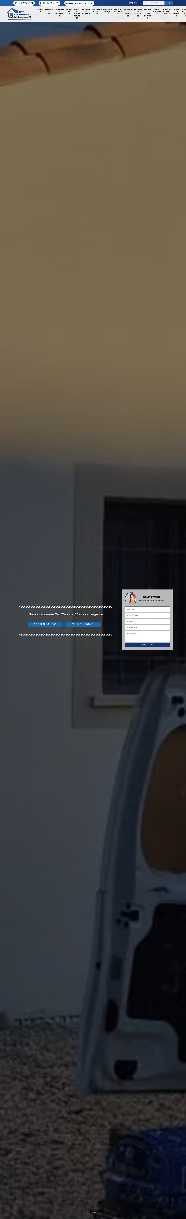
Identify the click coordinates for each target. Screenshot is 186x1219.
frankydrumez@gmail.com (79, 3)
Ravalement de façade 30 (107, 12)
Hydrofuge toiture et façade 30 (167, 12)
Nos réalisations (45, 624)
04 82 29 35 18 (26, 3)
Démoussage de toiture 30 (97, 12)
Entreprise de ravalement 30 (59, 13)
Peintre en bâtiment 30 (176, 13)
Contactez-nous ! (83, 624)
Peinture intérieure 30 (157, 12)
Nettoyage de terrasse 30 (128, 13)
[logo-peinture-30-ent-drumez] (19, 14)
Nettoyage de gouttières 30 (138, 13)
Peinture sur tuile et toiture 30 (77, 14)
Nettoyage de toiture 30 (86, 12)
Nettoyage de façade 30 (118, 12)
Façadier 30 (40, 11)
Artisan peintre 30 (69, 12)
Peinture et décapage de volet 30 (147, 14)
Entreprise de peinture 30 (49, 13)
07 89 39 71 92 (51, 3)
